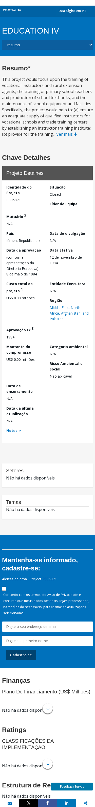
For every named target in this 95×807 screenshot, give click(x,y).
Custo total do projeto (19, 287)
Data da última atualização (20, 411)
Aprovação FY (20, 329)
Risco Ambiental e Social (66, 366)
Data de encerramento (19, 388)
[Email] (9, 803)
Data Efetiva (61, 250)
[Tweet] (28, 803)
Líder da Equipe (64, 203)
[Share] (47, 803)
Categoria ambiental (69, 346)
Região (56, 300)
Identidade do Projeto (19, 190)
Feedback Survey (72, 786)
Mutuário (16, 216)
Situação (58, 187)
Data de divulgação (67, 233)
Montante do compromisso (18, 349)
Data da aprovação (23, 250)
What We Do (12, 10)
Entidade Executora (67, 283)
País (10, 233)
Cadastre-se (21, 655)
